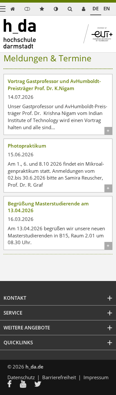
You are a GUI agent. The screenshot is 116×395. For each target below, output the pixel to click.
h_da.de (34, 366)
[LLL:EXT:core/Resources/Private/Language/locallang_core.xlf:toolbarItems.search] (70, 9)
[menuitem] (13, 385)
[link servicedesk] (83, 9)
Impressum (96, 377)
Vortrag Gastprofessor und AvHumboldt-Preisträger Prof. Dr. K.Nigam (54, 84)
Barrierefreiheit (59, 377)
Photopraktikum (27, 145)
